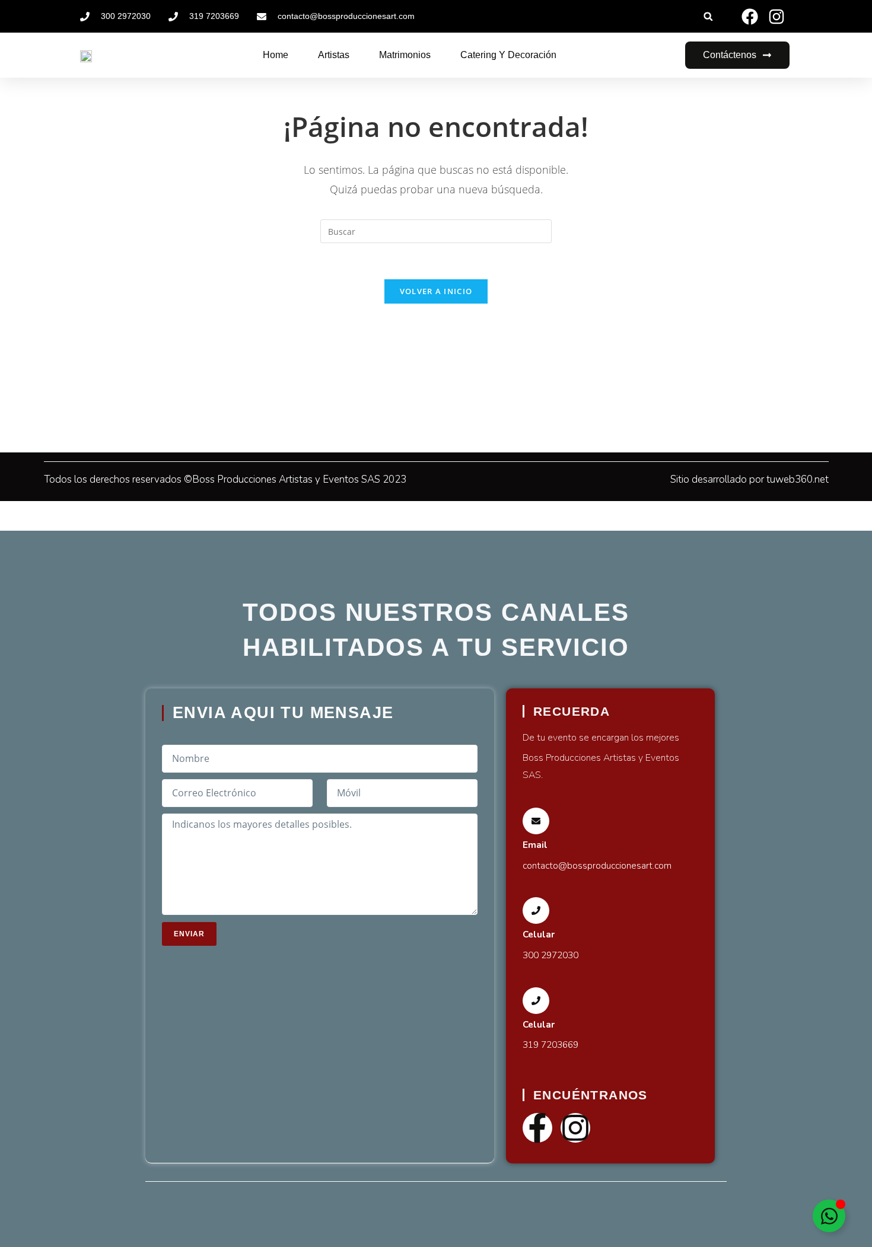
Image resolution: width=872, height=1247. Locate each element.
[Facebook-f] (537, 1128)
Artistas (333, 55)
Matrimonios (405, 55)
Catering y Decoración (508, 55)
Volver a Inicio (436, 291)
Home (275, 55)
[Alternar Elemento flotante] (829, 1216)
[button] (708, 16)
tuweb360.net (797, 479)
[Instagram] (575, 1128)
